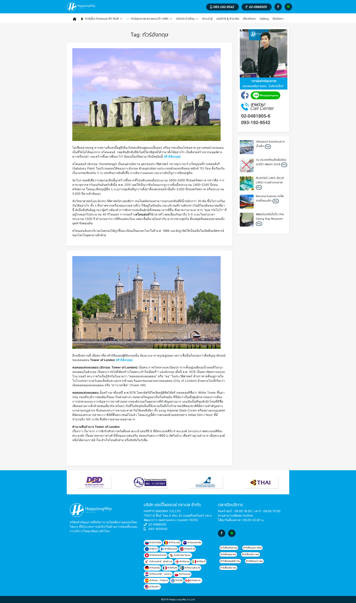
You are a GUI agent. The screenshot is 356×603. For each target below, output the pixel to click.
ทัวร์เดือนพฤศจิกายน (230, 561)
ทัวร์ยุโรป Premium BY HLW (102, 19)
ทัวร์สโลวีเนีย (155, 542)
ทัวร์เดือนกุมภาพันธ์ (252, 547)
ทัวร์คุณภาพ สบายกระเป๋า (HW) (150, 19)
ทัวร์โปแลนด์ (184, 574)
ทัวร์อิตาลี (200, 561)
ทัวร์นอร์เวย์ (189, 549)
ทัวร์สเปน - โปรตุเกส (158, 580)
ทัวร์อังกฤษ (184, 561)
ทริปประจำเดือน (185, 19)
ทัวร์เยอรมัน (154, 567)
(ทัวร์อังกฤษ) (172, 156)
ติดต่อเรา (278, 19)
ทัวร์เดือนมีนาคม (228, 567)
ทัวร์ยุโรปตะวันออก (182, 555)
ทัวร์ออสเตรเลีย (194, 542)
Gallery (264, 19)
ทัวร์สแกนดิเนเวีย (192, 567)
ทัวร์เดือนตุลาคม (228, 554)
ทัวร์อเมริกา (154, 586)
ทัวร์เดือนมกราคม (254, 561)
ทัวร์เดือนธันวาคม (250, 554)
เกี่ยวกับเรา (249, 19)
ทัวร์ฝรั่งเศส (172, 567)
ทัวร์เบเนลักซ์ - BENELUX (160, 561)
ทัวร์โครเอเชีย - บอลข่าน (160, 574)
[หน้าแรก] (74, 19)
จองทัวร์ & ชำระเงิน (227, 19)
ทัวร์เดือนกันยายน (228, 547)
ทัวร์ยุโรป (153, 549)
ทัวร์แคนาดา (195, 580)
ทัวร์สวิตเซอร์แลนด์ (158, 555)
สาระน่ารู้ (207, 19)
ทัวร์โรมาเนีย (174, 542)
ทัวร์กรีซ (179, 580)
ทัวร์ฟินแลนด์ (170, 549)
